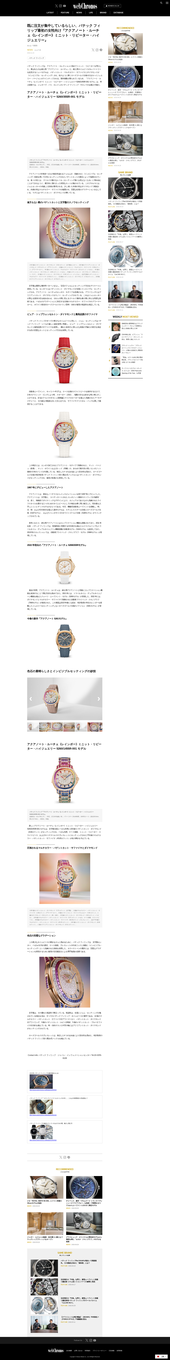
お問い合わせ (78, 1350)
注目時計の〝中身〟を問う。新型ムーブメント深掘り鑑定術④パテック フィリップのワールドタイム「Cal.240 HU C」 (79, 1300)
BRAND (103, 13)
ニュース (37, 50)
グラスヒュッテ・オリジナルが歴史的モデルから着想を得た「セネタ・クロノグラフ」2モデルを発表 (84, 1239)
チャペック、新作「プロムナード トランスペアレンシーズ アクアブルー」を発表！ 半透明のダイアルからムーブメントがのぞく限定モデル (84, 1203)
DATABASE (118, 13)
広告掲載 (111, 1350)
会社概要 (69, 1350)
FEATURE (65, 13)
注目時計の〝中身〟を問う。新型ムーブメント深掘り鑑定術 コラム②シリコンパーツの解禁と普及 (125, 236)
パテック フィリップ (36, 58)
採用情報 (119, 1350)
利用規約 (87, 1350)
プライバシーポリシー (100, 1350)
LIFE (91, 13)
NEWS (79, 13)
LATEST (50, 13)
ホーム (29, 45)
